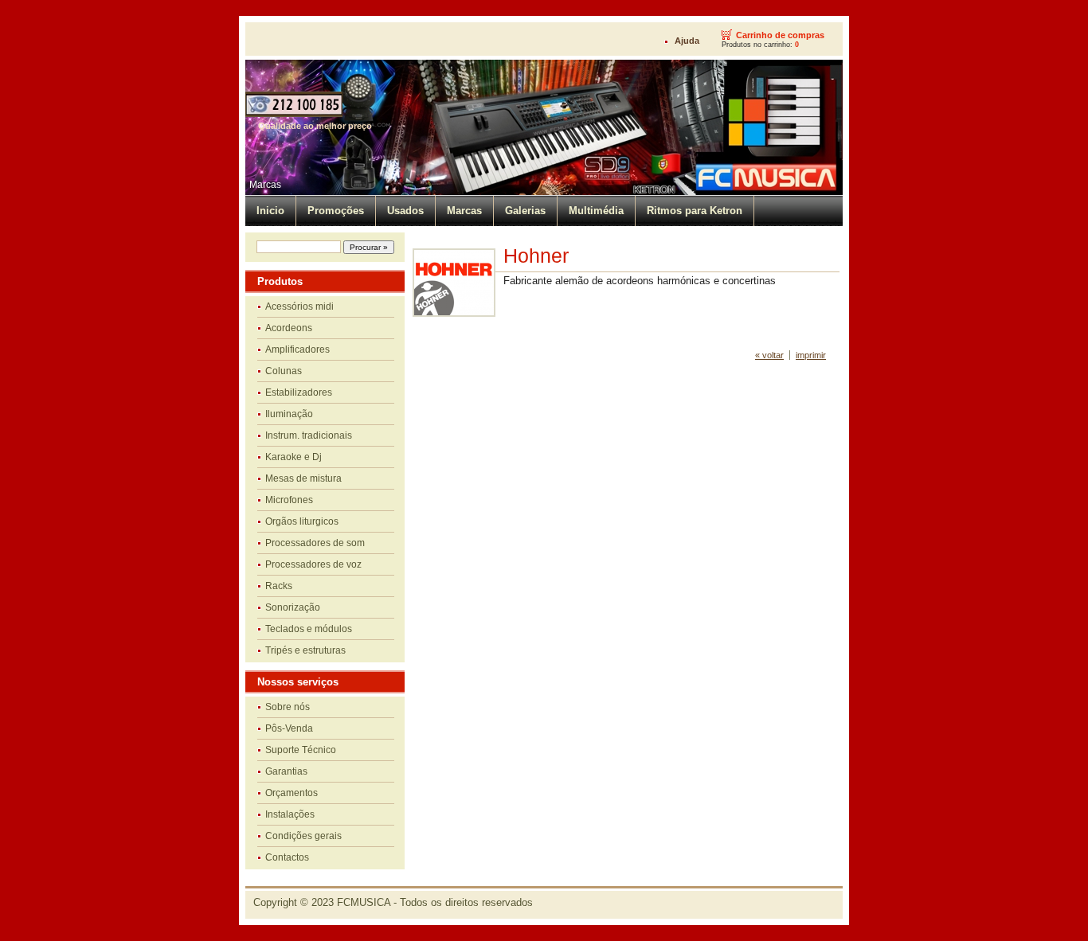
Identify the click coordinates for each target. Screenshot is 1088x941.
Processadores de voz (313, 564)
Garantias (286, 771)
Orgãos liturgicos (302, 521)
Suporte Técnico (300, 750)
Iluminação (289, 414)
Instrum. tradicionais (308, 435)
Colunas (283, 371)
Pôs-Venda (289, 728)
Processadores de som (315, 543)
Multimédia (596, 211)
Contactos (287, 857)
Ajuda (687, 40)
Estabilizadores (298, 392)
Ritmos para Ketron (694, 211)
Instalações (290, 814)
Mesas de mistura (303, 478)
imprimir (811, 355)
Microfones (289, 500)
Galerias (525, 211)
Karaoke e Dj (293, 457)
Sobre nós (287, 707)
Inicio (270, 211)
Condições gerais (303, 835)
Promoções (335, 211)
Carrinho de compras (780, 35)
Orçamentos (291, 792)
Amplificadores (297, 349)
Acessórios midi (299, 306)
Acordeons (288, 328)
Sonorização (292, 607)
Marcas (265, 184)
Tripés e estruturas (305, 650)
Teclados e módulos (308, 628)
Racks (278, 586)
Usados (405, 211)
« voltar (769, 355)
